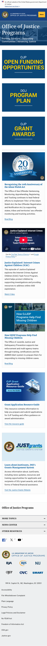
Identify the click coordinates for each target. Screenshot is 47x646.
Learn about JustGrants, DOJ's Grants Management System (20, 466)
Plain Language (7, 601)
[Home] (23, 14)
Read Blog (9, 219)
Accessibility (6, 590)
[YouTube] (20, 540)
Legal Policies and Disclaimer (13, 613)
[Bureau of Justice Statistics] (23, 566)
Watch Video (10, 294)
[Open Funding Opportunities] (23, 64)
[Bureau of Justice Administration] (9, 565)
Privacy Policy (7, 607)
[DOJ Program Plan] (23, 97)
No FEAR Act (6, 618)
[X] (12, 540)
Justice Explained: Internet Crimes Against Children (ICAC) (22, 264)
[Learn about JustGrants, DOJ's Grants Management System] (23, 447)
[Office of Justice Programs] (5, 14)
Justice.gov (6, 636)
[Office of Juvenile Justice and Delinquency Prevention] (9, 575)
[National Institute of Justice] (37, 565)
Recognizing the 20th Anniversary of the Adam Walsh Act (23, 185)
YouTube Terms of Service (20, 254)
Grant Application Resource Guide (22, 404)
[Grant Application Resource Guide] (23, 386)
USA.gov (4, 630)
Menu (42, 14)
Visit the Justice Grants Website (17, 490)
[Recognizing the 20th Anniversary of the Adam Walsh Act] (23, 166)
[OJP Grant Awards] (23, 131)
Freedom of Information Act (12, 624)
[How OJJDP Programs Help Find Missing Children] (23, 317)
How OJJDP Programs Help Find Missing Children (21, 336)
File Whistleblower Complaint (13, 595)
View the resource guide (14, 424)
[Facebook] (4, 540)
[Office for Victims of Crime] (23, 574)
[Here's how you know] (23, 4)
